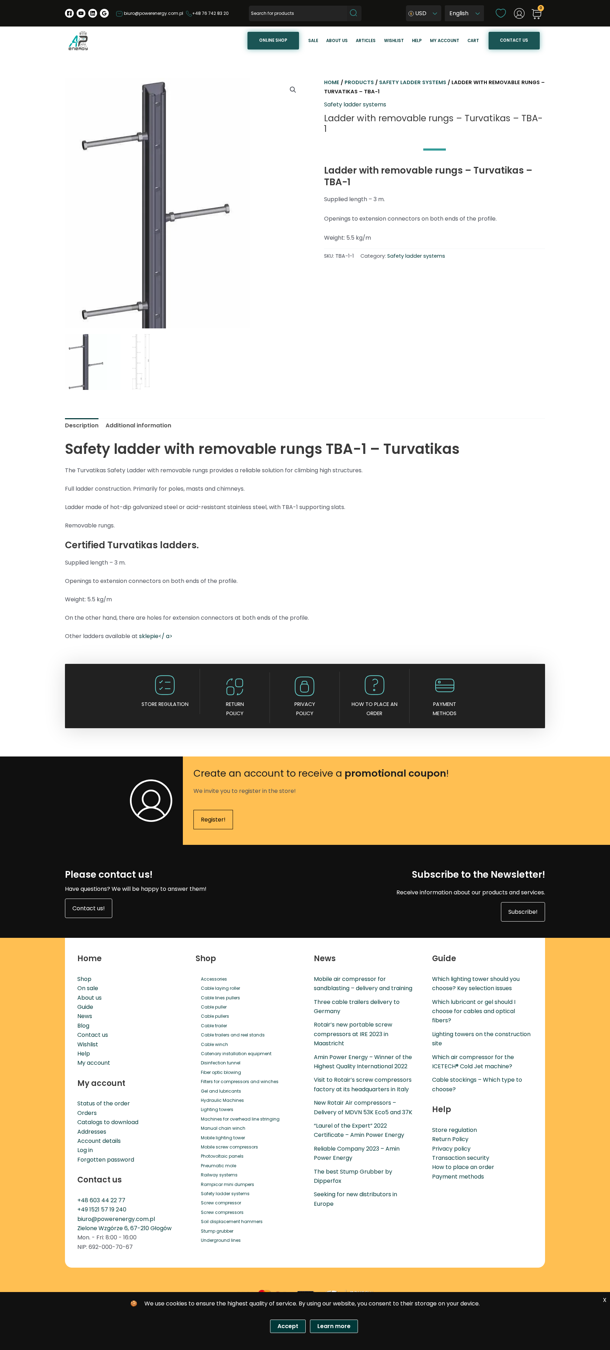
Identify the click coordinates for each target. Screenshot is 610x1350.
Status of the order (103, 1103)
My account (444, 40)
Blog (83, 1026)
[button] (293, 89)
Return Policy (450, 1139)
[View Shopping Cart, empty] (536, 15)
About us (337, 40)
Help (417, 40)
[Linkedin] (92, 13)
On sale (87, 988)
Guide (85, 1007)
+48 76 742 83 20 (210, 13)
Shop (84, 979)
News (84, 1016)
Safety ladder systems (412, 82)
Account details (99, 1141)
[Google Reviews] (104, 13)
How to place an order (374, 709)
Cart (473, 40)
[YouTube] (81, 13)
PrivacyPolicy (304, 709)
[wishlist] (501, 13)
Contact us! (88, 908)
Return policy (235, 709)
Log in (85, 1150)
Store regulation (165, 704)
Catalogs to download (107, 1122)
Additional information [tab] (138, 425)
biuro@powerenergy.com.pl (153, 13)
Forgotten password (105, 1160)
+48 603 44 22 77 (101, 1200)
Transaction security (460, 1158)
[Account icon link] (519, 13)
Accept (287, 1326)
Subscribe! (523, 912)
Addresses (91, 1132)
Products (359, 82)
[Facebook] (69, 13)
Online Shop (273, 40)
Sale (313, 40)
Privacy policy (451, 1149)
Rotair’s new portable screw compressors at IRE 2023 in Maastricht (353, 1034)
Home (331, 82)
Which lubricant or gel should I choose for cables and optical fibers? (473, 1011)
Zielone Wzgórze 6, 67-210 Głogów (124, 1228)
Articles (366, 40)
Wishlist (394, 40)
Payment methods (444, 709)
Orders (87, 1113)
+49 (83, 1209)
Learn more (334, 1326)
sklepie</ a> (156, 636)
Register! (213, 820)
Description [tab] (81, 425)
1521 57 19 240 (107, 1209)
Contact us (514, 40)
